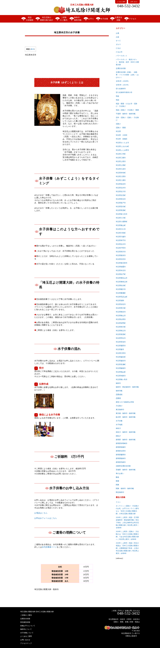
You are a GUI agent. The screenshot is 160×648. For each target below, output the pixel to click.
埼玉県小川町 (121, 218)
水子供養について (26, 633)
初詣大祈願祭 (29, 18)
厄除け (118, 124)
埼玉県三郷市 (121, 158)
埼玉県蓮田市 (121, 346)
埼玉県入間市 (121, 176)
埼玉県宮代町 (121, 206)
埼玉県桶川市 (121, 289)
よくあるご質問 (121, 1)
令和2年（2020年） (123, 81)
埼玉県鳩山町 (121, 372)
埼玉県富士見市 (121, 214)
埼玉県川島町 (121, 233)
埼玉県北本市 (121, 188)
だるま (118, 48)
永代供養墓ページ (49, 547)
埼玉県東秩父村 (121, 282)
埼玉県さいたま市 (122, 143)
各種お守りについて (27, 626)
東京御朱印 (120, 409)
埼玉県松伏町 (121, 285)
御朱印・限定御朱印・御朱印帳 (127, 387)
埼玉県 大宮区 (121, 135)
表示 (32, 49)
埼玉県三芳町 (121, 154)
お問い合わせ (133, 1)
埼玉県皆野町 (121, 323)
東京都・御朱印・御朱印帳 (126, 413)
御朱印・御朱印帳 (78, 18)
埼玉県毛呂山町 (121, 297)
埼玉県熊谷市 (121, 312)
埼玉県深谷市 (121, 304)
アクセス (132, 19)
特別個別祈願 (25, 622)
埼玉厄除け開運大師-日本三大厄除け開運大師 (37, 612)
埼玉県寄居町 (121, 210)
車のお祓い (120, 473)
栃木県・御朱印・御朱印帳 (126, 417)
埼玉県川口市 (121, 229)
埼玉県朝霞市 (121, 267)
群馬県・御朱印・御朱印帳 (126, 440)
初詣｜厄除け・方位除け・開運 (127, 110)
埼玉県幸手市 (121, 240)
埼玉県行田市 (121, 353)
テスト (118, 502)
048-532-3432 (128, 6)
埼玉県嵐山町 (121, 225)
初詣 (117, 100)
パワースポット (121, 56)
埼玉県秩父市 (121, 331)
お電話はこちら (40, 513)
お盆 (117, 37)
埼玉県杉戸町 (121, 274)
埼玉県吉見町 (121, 195)
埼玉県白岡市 (121, 319)
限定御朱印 (120, 492)
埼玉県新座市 (121, 255)
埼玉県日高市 (121, 259)
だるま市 (119, 52)
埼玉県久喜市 (121, 169)
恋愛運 (118, 398)
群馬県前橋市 (121, 447)
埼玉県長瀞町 (121, 364)
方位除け (119, 406)
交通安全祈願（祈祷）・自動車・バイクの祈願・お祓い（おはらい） (127, 74)
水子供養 (104, 19)
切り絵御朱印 (121, 89)
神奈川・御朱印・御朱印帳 (126, 432)
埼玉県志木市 (121, 244)
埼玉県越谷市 (121, 361)
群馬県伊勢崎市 (121, 443)
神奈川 (118, 428)
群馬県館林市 (121, 458)
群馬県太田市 (121, 451)
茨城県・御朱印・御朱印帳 (126, 470)
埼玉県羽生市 (121, 338)
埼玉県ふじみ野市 (122, 150)
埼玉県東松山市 (121, 278)
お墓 (117, 33)
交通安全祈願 (118, 18)
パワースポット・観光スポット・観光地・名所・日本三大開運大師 (127, 62)
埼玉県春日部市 (121, 263)
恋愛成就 (119, 394)
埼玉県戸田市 (121, 248)
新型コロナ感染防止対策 (125, 402)
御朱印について (26, 629)
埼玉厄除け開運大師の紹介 (46, 18)
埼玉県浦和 (120, 300)
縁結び (118, 436)
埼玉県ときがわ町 (122, 146)
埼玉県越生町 (121, 357)
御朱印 (118, 383)
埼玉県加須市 (121, 184)
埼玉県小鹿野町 (121, 222)
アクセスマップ (26, 643)
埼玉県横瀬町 (121, 293)
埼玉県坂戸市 (121, 203)
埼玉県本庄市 (121, 270)
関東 (117, 485)
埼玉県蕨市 (120, 349)
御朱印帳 (119, 391)
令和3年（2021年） (123, 85)
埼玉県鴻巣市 (121, 376)
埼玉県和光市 (121, 199)
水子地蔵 (119, 424)
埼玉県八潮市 (121, 180)
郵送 (117, 477)
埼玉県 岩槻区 (121, 139)
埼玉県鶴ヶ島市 (121, 379)
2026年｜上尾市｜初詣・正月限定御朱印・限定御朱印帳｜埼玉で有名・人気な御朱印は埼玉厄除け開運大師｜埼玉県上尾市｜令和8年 (127, 523)
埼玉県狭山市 (121, 315)
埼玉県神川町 (121, 327)
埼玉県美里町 (121, 334)
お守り (91, 19)
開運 (117, 481)
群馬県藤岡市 (121, 455)
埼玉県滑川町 (121, 308)
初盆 (117, 96)
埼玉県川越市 (121, 237)
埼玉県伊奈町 (121, 173)
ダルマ (118, 44)
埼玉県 (118, 131)
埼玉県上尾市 (121, 161)
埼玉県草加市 (121, 342)
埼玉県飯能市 (121, 368)
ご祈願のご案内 (63, 18)
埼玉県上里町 (121, 165)
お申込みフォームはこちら (45, 518)
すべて (118, 41)
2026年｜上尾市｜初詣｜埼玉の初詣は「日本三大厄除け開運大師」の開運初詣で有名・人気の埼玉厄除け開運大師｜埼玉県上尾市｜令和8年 (127, 548)
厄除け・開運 (121, 128)
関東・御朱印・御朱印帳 (125, 488)
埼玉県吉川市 (121, 191)
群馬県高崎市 (121, 462)
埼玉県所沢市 (121, 252)
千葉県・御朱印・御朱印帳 (126, 114)
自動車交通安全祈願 (123, 466)
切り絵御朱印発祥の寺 (124, 92)
